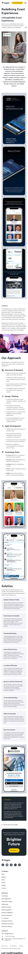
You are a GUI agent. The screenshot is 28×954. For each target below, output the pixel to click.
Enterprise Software (7, 921)
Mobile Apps (5, 904)
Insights (4, 885)
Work (3, 874)
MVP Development (7, 910)
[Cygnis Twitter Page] (15, 865)
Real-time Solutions (7, 926)
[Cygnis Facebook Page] (11, 865)
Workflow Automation (7, 923)
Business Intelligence (7, 912)
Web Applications (6, 898)
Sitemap (21, 946)
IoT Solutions (5, 918)
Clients (3, 882)
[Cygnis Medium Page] (19, 865)
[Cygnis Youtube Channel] (7, 865)
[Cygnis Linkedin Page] (3, 865)
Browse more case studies (11, 824)
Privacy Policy (13, 946)
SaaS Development (7, 915)
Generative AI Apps (7, 901)
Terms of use (5, 946)
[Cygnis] (5, 3)
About (3, 879)
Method (4, 877)
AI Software (5, 896)
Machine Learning (6, 907)
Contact (4, 888)
